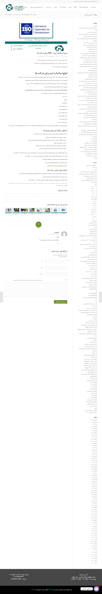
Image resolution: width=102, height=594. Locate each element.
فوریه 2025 (94, 454)
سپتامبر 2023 (94, 490)
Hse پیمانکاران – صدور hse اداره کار (89, 172)
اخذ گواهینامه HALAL (91, 263)
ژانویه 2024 (94, 482)
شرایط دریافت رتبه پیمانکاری (90, 363)
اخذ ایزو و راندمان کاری (92, 47)
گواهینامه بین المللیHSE (91, 402)
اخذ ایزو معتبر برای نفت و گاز (90, 43)
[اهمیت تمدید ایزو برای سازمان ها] (40, 211)
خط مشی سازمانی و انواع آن (91, 327)
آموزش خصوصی (93, 229)
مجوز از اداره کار (93, 406)
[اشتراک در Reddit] (15, 195)
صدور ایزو (65, 96)
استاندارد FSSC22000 (91, 272)
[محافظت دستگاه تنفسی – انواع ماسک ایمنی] (8, 211)
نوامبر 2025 (94, 435)
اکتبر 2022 (94, 514)
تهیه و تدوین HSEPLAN (91, 323)
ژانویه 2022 (94, 533)
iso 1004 (94, 195)
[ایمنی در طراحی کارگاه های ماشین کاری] (24, 211)
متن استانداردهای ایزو (92, 404)
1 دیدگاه (57, 56)
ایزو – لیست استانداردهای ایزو (90, 304)
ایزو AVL (95, 306)
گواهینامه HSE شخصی (92, 391)
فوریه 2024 (94, 479)
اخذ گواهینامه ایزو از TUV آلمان (89, 56)
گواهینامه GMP (93, 389)
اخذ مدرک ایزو (93, 268)
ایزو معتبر (49, 183)
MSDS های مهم (93, 223)
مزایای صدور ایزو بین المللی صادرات (89, 151)
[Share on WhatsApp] (49, 195)
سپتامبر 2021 (94, 541)
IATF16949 (94, 182)
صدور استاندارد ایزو (24, 183)
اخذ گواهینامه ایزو (93, 265)
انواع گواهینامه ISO (49, 56)
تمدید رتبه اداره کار (92, 321)
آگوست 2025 (93, 441)
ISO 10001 (94, 187)
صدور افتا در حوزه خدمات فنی (90, 365)
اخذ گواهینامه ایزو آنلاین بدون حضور (88, 53)
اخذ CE (95, 242)
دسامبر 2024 (94, 458)
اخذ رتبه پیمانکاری (93, 51)
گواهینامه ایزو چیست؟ (92, 400)
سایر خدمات (94, 353)
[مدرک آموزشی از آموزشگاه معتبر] (47, 211)
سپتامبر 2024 (94, 465)
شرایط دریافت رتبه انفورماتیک (90, 361)
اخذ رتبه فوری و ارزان (92, 259)
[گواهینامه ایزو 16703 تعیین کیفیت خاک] (16, 211)
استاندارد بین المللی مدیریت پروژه (89, 278)
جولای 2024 (94, 469)
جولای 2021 (94, 546)
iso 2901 (94, 208)
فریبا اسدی (40, 56)
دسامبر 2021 (94, 535)
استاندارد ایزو (94, 276)
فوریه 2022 (94, 531)
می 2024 (95, 473)
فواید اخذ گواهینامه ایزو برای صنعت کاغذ (88, 134)
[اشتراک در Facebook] (63, 195)
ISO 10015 (94, 191)
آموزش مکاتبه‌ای (93, 233)
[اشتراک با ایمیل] (8, 195)
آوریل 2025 (94, 450)
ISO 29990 (94, 210)
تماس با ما (95, 317)
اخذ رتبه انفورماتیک (92, 49)
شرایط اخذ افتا (94, 357)
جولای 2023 (94, 494)
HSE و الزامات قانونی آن (91, 178)
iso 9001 (94, 218)
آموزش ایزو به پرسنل (92, 32)
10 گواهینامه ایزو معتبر (91, 165)
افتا (96, 291)
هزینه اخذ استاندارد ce (92, 412)
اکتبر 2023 (94, 488)
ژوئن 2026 (94, 422)
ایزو (96, 299)
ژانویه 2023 (94, 507)
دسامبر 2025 (94, 433)
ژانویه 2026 (94, 431)
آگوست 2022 (93, 518)
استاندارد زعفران (93, 280)
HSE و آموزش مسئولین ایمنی (90, 176)
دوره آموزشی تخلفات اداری (91, 92)
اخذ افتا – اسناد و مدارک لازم (90, 248)
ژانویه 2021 (94, 558)
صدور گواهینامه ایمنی (92, 372)
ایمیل (42, 267)
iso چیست (94, 221)
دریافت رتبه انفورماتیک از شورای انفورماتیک (87, 329)
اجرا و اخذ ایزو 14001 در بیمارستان (89, 240)
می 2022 (95, 524)
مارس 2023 (94, 503)
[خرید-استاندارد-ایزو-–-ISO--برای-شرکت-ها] (36, 37)
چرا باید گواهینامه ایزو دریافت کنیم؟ (89, 325)
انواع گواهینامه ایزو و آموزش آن (90, 297)
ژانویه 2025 (94, 456)
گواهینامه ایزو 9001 (92, 397)
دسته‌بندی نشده (93, 342)
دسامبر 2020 (94, 560)
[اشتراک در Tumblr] (29, 195)
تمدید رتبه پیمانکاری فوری (91, 79)
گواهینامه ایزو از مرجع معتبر (90, 143)
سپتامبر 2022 (94, 516)
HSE (96, 170)
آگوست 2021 (93, 543)
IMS (96, 184)
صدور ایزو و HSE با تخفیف (91, 368)
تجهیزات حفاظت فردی (92, 314)
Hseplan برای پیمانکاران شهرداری (89, 180)
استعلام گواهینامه (93, 289)
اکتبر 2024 (94, 463)
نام (42, 261)
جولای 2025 (94, 443)
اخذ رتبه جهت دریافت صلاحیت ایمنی (89, 257)
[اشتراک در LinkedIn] (36, 195)
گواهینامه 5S (94, 385)
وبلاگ (95, 158)
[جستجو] (95, 16)
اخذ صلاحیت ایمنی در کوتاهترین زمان (88, 261)
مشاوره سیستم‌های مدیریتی (91, 410)
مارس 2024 (94, 477)
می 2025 (95, 448)
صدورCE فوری (93, 378)
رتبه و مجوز (94, 119)
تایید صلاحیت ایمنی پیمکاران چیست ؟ (88, 312)
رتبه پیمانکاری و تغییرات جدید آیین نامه (88, 348)
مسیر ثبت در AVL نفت (91, 156)
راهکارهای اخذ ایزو (93, 94)
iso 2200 (94, 204)
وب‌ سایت (41, 274)
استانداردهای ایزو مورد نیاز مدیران (89, 287)
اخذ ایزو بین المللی (54, 183)
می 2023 (95, 499)
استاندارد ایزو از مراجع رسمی (90, 60)
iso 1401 (94, 202)
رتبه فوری (95, 351)
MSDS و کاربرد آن (92, 225)
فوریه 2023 (94, 505)
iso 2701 (94, 206)
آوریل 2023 (94, 501)
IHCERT (51, 590)
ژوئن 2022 (94, 522)
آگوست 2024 (93, 467)
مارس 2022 (94, 529)
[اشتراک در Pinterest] (43, 195)
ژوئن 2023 (94, 497)
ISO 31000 (94, 214)
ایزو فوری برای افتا (93, 77)
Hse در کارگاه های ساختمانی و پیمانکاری (88, 174)
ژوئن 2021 (94, 548)
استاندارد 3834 (93, 270)
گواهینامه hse (94, 139)
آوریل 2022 (94, 526)
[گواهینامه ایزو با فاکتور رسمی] (63, 211)
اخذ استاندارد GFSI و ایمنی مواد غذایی (88, 244)
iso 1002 (94, 193)
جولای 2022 (94, 520)
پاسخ (58, 243)
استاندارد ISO (94, 274)
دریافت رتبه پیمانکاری (92, 331)
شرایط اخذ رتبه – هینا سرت (90, 359)
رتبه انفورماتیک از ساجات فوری (90, 117)
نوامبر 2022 (94, 511)
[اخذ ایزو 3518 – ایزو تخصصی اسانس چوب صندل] (55, 211)
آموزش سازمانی (93, 231)
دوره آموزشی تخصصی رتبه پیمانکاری (88, 90)
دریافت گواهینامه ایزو (92, 338)
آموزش (95, 26)
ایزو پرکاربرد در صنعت (92, 308)
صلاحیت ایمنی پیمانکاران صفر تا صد (89, 132)
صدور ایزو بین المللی (15, 183)
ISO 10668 (94, 197)
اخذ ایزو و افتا (94, 253)
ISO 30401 (94, 212)
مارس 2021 (94, 554)
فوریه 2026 (94, 428)
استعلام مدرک (94, 68)
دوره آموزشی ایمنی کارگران (91, 344)
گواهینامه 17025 (93, 383)
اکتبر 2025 (94, 437)
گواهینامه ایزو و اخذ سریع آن (90, 145)
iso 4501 (94, 216)
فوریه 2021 (94, 556)
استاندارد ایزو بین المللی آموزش (90, 62)
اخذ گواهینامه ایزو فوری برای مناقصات (88, 58)
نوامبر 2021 (94, 537)
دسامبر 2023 (94, 484)
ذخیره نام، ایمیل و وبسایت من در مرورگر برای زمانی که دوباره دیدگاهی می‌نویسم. (28, 280)
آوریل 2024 (94, 475)
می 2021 (95, 550)
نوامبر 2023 (94, 486)
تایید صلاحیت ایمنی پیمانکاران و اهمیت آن (87, 310)
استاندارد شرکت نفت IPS (91, 282)
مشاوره (95, 408)
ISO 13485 (94, 199)
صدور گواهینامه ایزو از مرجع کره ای (89, 130)
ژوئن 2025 (94, 445)
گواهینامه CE (94, 387)
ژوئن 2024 (94, 471)
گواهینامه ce (94, 136)
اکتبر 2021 (94, 539)
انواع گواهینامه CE (93, 293)
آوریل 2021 (94, 552)
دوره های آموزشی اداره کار (91, 346)
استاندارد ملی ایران (93, 285)
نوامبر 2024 (94, 460)
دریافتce (95, 340)
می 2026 (95, 424)
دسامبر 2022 (94, 509)
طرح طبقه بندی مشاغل (92, 380)
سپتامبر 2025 (94, 439)
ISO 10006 (94, 189)
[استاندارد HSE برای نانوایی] (32, 211)
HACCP (95, 167)
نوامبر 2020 (94, 563)
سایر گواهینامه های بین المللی (90, 355)
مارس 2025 (94, 452)
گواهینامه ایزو (58, 185)
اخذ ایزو (60, 183)
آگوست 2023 (93, 492)
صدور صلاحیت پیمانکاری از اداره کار (89, 370)
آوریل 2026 (94, 426)
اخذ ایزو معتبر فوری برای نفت (90, 45)
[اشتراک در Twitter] (56, 195)
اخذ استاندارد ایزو (93, 246)
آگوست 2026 (93, 420)
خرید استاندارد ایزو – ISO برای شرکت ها (52, 53)
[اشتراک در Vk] (22, 195)
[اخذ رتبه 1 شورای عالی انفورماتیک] (100, 297)
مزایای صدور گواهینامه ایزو (91, 154)
